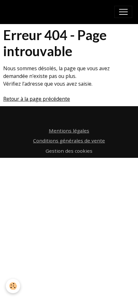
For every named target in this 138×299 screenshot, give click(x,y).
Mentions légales (69, 130)
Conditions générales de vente (69, 140)
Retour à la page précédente (36, 98)
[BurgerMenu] (123, 12)
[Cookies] (13, 286)
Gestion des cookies (69, 151)
